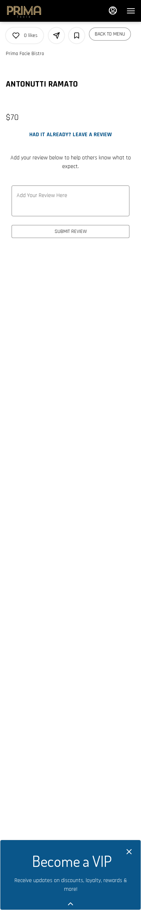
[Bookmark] (77, 35)
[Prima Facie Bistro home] (24, 11)
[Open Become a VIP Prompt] (70, 903)
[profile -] (112, 10)
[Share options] (56, 35)
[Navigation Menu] (131, 11)
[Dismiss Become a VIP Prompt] (129, 851)
